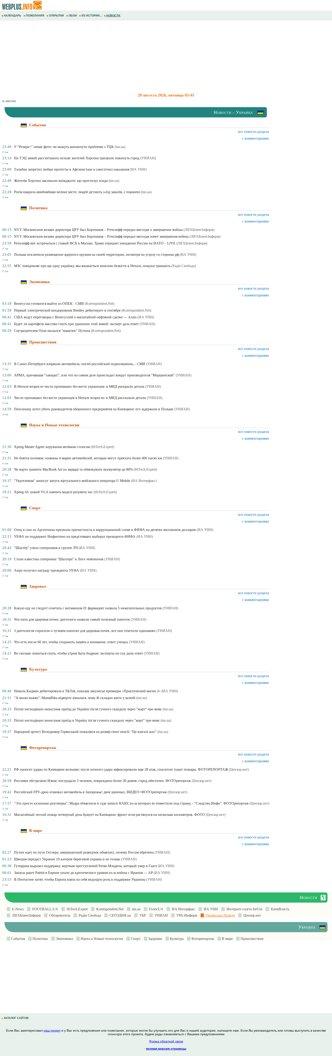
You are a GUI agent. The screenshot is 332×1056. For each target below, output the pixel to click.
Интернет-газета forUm (243, 909)
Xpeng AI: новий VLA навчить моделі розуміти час (53, 492)
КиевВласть (279, 909)
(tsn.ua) (120, 147)
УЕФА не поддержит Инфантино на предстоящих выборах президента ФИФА (75, 536)
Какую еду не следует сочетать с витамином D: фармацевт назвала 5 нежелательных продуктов (88, 608)
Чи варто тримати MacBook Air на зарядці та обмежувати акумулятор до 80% (73, 469)
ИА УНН (210, 909)
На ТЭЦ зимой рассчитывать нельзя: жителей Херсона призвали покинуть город (76, 158)
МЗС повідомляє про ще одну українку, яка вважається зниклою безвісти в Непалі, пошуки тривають (92, 266)
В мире (227, 939)
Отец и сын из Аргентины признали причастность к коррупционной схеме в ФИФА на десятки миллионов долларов (105, 530)
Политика (40, 939)
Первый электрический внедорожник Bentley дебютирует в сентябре (67, 310)
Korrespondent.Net (109, 909)
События (17, 939)
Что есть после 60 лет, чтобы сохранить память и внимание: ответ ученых (71, 642)
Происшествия (251, 939)
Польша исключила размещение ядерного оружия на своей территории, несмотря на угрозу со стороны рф (96, 254)
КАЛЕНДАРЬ (12, 15)
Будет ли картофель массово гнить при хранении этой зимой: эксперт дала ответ (76, 324)
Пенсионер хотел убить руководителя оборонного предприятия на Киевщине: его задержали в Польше (93, 409)
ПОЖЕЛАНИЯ (35, 15)
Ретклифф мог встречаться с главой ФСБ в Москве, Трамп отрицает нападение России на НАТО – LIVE (94, 243)
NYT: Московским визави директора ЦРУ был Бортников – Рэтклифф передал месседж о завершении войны (98, 230)
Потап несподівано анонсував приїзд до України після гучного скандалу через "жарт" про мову (88, 709)
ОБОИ (72, 15)
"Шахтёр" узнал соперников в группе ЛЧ (46, 548)
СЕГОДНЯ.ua (119, 915)
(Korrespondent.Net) (99, 303)
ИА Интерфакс (182, 909)
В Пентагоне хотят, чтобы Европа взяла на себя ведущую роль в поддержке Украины (79, 879)
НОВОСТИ (113, 15)
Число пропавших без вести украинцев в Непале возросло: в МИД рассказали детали (80, 398)
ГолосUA (155, 909)
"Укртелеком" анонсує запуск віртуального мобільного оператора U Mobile (72, 481)
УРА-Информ (186, 915)
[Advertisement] (135, 56)
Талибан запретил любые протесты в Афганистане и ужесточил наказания (71, 169)
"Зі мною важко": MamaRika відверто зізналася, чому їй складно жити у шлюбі (74, 698)
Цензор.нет (251, 915)
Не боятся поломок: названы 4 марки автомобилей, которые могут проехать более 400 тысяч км (88, 458)
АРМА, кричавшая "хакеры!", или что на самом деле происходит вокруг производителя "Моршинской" (94, 375)
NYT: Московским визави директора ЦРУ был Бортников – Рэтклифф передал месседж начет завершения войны (101, 236)
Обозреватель (58, 915)
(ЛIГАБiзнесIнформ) (198, 230)
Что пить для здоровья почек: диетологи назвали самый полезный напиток (72, 619)
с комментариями (255, 138)
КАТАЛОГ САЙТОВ (16, 1018)
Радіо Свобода (89, 915)
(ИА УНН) (138, 169)
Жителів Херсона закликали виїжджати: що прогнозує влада (61, 181)
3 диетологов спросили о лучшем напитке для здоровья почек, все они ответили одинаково (84, 631)
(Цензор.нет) (239, 769)
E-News (17, 909)
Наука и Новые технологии (101, 939)
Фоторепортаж (202, 939)
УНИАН (160, 915)
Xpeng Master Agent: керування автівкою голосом (52, 447)
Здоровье (154, 939)
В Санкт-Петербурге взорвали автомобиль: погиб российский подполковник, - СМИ (79, 364)
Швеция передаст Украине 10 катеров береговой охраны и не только (67, 859)
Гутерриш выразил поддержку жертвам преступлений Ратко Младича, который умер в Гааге (85, 866)
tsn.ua (135, 909)
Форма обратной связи (166, 1041)
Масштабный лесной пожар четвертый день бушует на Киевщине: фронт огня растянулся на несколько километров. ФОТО (109, 815)
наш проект (52, 1030)
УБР (142, 915)
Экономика (64, 939)
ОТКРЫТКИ (56, 15)
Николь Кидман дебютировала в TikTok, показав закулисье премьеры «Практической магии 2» (87, 691)
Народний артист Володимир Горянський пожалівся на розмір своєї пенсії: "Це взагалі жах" (85, 732)
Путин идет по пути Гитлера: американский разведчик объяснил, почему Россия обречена (84, 852)
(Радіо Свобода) (183, 266)
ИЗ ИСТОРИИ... (91, 15)
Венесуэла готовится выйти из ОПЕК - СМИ (49, 303)
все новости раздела (253, 132)
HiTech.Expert (76, 909)
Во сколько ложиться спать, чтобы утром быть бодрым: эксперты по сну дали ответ (78, 653)
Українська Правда (219, 915)
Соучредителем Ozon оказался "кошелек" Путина (52, 331)
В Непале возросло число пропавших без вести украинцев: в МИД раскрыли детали (79, 386)
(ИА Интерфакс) (144, 481)
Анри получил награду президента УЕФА (46, 570)
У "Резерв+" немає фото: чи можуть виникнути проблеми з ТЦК (64, 147)
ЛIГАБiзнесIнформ (25, 915)
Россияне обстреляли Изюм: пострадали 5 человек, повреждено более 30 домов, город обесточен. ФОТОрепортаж (102, 781)
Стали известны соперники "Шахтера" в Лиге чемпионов (58, 559)
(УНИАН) (148, 158)
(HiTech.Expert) (102, 447)
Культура (176, 939)
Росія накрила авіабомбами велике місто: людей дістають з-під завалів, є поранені (77, 192)
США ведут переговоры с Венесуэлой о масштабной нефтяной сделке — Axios (75, 317)
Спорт (135, 939)
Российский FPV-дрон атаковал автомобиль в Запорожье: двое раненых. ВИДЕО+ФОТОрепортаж (90, 792)
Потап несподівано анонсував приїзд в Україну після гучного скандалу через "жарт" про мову (87, 720)
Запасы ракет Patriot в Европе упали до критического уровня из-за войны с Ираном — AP (83, 873)
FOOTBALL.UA (44, 909)
